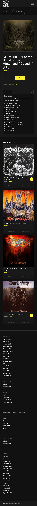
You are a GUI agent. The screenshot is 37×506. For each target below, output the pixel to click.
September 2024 (7, 346)
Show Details (26, 185)
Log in (4, 395)
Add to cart (20, 77)
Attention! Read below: (10, 10)
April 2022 (6, 368)
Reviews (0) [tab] (29, 92)
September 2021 (7, 375)
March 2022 (6, 371)
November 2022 (7, 361)
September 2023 (7, 351)
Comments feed (7, 399)
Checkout (5, 423)
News (4, 428)
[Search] (27, 3)
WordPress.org (7, 402)
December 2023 (7, 349)
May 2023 (6, 353)
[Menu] (31, 3)
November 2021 (7, 373)
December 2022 (7, 358)
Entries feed (6, 397)
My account (6, 425)
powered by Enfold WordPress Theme (11, 503)
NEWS (5, 384)
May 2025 (6, 341)
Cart (4, 421)
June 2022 (6, 366)
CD (16, 84)
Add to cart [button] (11, 185)
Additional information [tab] (18, 92)
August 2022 (6, 363)
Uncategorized (7, 386)
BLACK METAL (11, 84)
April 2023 (6, 356)
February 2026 (7, 339)
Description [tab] (7, 92)
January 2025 (7, 344)
